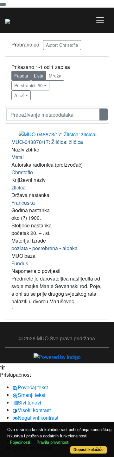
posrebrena (45, 248)
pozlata (19, 248)
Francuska (23, 202)
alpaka (70, 248)
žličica (18, 187)
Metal (17, 157)
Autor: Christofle (62, 45)
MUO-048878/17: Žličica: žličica (47, 141)
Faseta (21, 75)
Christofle (22, 172)
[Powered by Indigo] (57, 356)
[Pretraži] (103, 114)
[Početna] (7, 20)
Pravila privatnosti (52, 442)
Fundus (19, 263)
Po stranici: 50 (28, 85)
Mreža (55, 75)
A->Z (19, 95)
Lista (38, 75)
